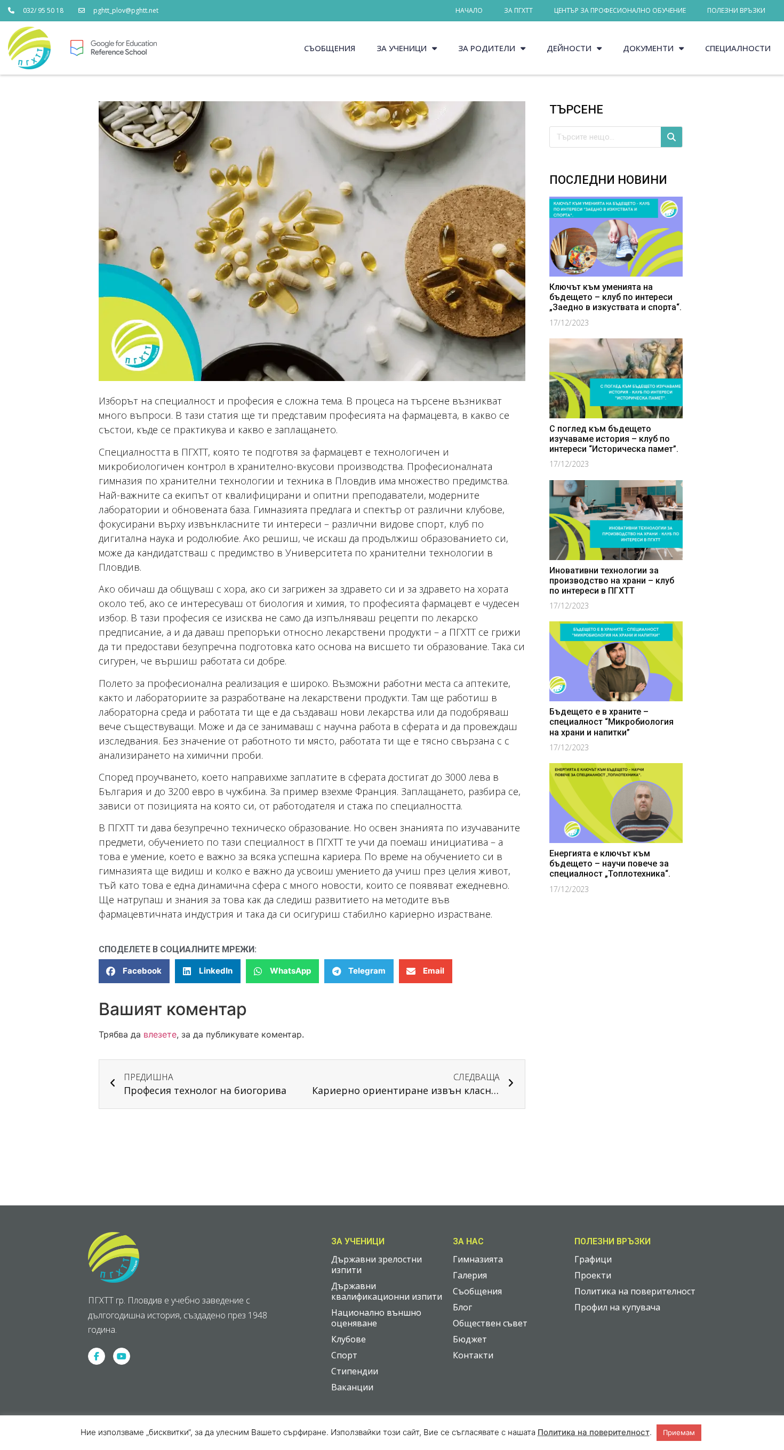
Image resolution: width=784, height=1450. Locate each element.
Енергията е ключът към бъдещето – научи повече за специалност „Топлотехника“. (609, 863)
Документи (648, 48)
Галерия (470, 1275)
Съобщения (329, 48)
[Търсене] (671, 137)
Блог (462, 1307)
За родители (486, 48)
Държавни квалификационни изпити (386, 1291)
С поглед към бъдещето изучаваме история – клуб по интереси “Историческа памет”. (613, 439)
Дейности (569, 48)
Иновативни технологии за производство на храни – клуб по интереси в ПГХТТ (611, 580)
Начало (469, 10)
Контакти (473, 1355)
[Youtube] (121, 1356)
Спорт (344, 1355)
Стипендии (354, 1371)
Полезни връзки (736, 10)
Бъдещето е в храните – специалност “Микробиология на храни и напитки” (611, 722)
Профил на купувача (617, 1307)
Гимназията (478, 1259)
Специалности (738, 48)
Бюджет (470, 1339)
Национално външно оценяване (376, 1318)
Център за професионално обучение (620, 10)
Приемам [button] (679, 1432)
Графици (593, 1259)
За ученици (402, 48)
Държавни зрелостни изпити (376, 1264)
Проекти (592, 1275)
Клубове (348, 1339)
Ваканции (352, 1387)
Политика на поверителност (634, 1291)
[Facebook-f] (96, 1356)
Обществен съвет (490, 1323)
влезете (160, 1034)
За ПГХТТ (518, 10)
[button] (134, 971)
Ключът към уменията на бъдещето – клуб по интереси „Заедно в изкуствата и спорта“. (615, 297)
